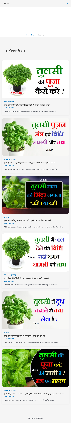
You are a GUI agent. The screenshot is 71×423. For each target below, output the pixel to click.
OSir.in (5, 3)
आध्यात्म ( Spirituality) (9, 101)
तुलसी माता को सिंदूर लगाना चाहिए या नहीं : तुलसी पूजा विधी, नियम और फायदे (27, 220)
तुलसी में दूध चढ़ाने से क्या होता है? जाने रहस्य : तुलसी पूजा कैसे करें (24, 336)
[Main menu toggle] (67, 3)
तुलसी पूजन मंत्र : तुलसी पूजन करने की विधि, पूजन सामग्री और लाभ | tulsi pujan (29, 163)
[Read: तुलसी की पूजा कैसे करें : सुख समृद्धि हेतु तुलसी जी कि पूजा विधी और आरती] (35, 79)
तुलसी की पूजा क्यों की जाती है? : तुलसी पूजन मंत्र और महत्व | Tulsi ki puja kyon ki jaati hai (34, 394)
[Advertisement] (35, 21)
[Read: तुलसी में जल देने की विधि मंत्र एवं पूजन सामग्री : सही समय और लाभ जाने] (35, 252)
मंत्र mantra (7, 159)
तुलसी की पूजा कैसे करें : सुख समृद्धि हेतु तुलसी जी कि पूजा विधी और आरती (27, 105)
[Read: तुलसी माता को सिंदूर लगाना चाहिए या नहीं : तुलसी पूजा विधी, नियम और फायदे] (35, 195)
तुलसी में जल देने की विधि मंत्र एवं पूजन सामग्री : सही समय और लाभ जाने (26, 278)
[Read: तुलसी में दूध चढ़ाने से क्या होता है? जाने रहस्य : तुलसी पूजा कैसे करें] (35, 310)
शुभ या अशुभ (13, 159)
